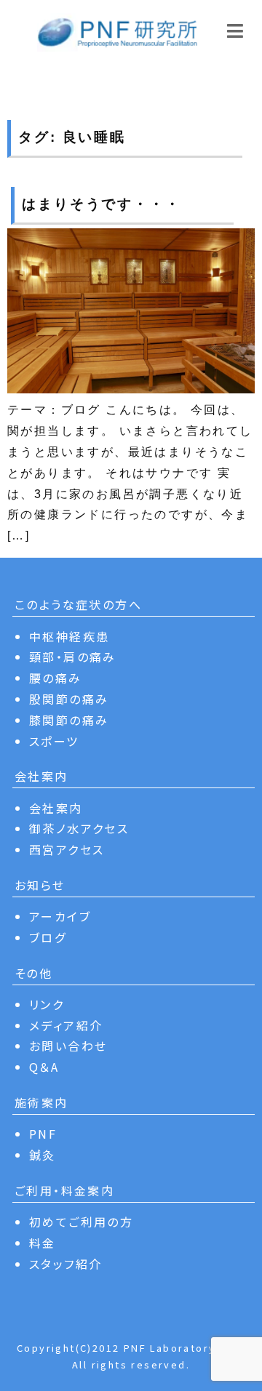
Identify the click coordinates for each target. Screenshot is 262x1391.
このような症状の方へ (78, 604)
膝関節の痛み (68, 720)
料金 (42, 1242)
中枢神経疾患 (69, 636)
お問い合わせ (68, 1045)
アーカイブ (60, 916)
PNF (43, 1133)
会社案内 (56, 808)
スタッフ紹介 (65, 1263)
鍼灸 (42, 1154)
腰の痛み (55, 677)
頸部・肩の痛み (72, 656)
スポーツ (54, 741)
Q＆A (44, 1066)
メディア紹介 (66, 1025)
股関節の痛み (68, 698)
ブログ (47, 937)
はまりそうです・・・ (101, 204)
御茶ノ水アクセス (79, 828)
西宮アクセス (66, 849)
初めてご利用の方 (81, 1221)
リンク (46, 1004)
